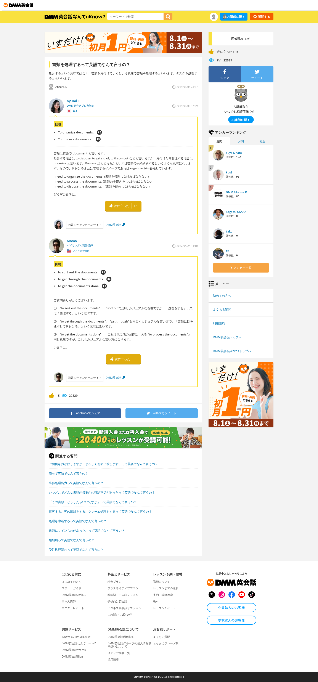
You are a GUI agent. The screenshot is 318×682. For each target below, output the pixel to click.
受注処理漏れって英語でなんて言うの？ (76, 549)
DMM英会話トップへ (227, 337)
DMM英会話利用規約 (121, 637)
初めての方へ (222, 296)
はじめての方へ (71, 582)
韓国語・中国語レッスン (123, 595)
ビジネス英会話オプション (124, 608)
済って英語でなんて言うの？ (68, 473)
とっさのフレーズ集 (165, 643)
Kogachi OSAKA (236, 212)
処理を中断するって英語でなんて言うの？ (77, 521)
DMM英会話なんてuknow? (79, 643)
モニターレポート (73, 608)
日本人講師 (69, 601)
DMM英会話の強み (74, 595)
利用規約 (219, 323)
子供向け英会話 (117, 601)
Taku (229, 231)
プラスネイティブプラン (123, 588)
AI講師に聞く (236, 16)
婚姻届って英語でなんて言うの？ (71, 540)
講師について (161, 582)
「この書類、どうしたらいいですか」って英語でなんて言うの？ (93, 502)
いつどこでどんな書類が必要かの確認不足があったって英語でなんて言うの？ (102, 492)
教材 (156, 601)
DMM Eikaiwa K (236, 192)
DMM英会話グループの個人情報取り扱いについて (129, 644)
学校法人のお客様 (231, 620)
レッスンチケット (164, 608)
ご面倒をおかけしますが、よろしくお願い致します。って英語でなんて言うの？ (103, 464)
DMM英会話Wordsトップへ (232, 351)
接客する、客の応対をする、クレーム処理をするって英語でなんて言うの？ (100, 511)
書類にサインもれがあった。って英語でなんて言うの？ (87, 530)
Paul (229, 172)
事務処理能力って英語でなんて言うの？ (76, 483)
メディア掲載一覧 (119, 653)
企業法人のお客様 (231, 607)
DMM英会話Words (74, 650)
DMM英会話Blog (72, 656)
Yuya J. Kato (234, 153)
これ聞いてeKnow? (120, 614)
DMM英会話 (113, 225)
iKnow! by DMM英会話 (76, 637)
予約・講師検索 (163, 595)
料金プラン (115, 582)
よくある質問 (222, 309)
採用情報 (113, 659)
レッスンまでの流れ (165, 588)
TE (227, 251)
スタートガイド (71, 588)
